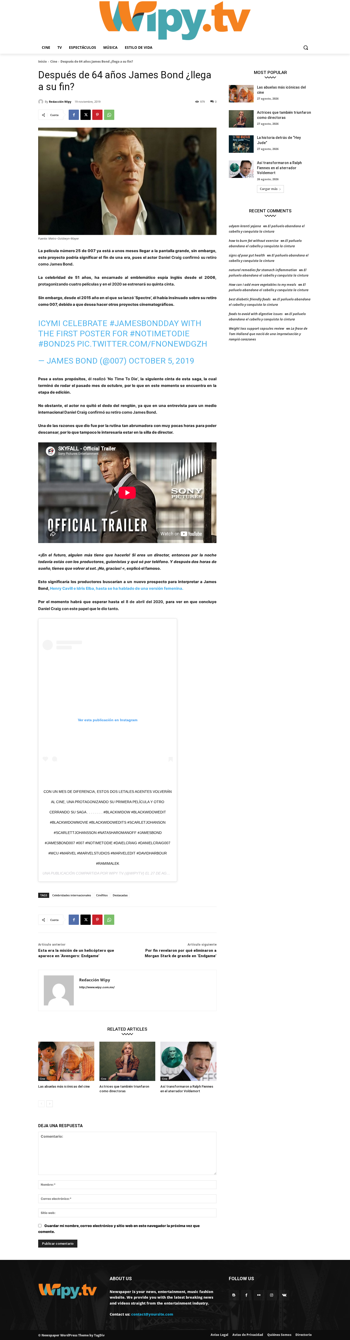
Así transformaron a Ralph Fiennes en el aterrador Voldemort (279, 168)
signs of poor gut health (247, 255)
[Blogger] (234, 1295)
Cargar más (268, 189)
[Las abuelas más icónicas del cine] (66, 1061)
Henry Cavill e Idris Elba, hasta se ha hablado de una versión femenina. (116, 588)
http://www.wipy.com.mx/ (97, 987)
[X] (85, 115)
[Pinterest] (97, 115)
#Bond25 (56, 344)
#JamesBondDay (144, 323)
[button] (306, 47)
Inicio (42, 61)
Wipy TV (116, 873)
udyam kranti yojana (245, 226)
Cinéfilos (102, 895)
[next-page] (49, 1103)
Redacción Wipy (60, 101)
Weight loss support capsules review (256, 328)
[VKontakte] (284, 1295)
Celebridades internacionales (71, 895)
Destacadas (120, 895)
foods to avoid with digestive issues (256, 313)
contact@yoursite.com (152, 1314)
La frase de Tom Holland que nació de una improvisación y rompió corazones (268, 333)
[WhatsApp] (109, 115)
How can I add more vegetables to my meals (262, 284)
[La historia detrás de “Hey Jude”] (241, 144)
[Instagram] (272, 1295)
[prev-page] (41, 1103)
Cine (53, 61)
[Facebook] (74, 115)
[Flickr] (259, 1295)
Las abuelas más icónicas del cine (64, 1086)
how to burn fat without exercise (254, 240)
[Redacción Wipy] (41, 101)
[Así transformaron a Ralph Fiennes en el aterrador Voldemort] (188, 1061)
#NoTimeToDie (160, 333)
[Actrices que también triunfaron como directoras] (127, 1061)
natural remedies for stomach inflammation (263, 270)
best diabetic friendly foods (250, 299)
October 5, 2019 (161, 361)
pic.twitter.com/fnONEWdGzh (142, 344)
